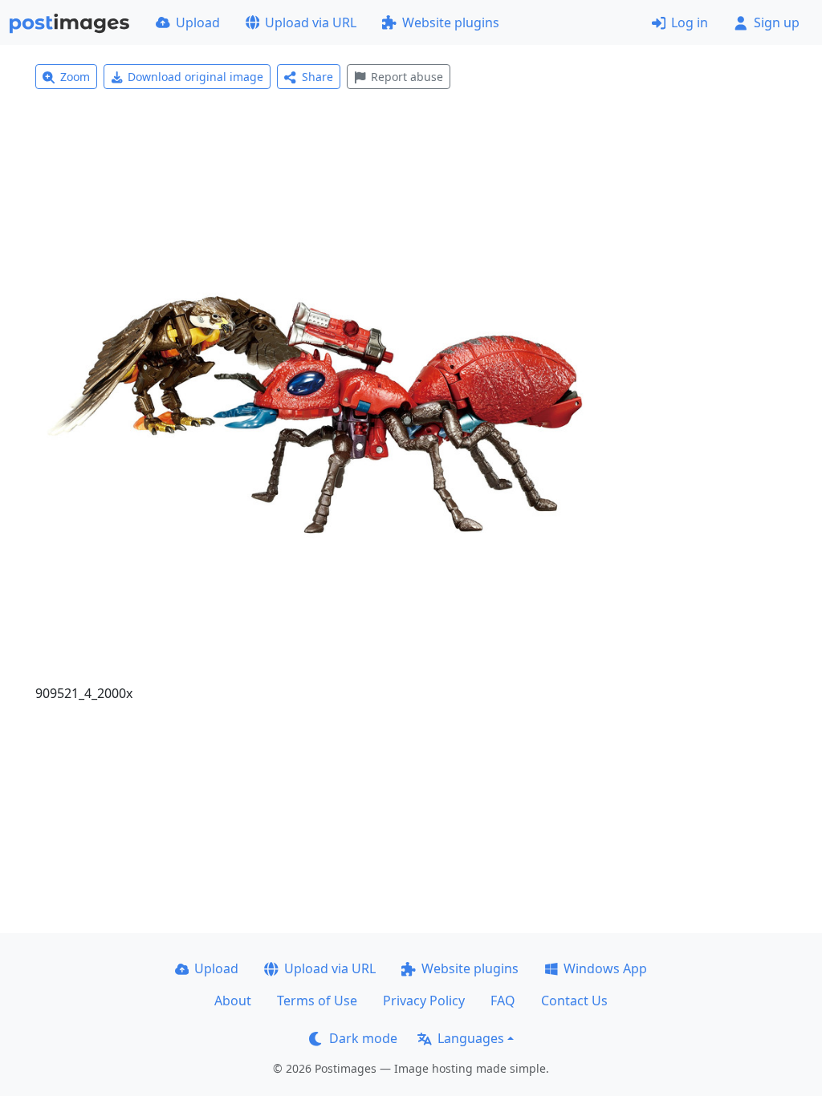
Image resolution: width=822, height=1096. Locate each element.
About (232, 1000)
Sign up (777, 22)
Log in (689, 22)
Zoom (75, 76)
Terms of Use (317, 1000)
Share (317, 76)
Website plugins (450, 22)
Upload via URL (310, 22)
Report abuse (407, 76)
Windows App (605, 968)
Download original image (195, 76)
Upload (198, 22)
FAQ (502, 1000)
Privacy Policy (424, 1000)
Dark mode (363, 1038)
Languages (470, 1038)
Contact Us (574, 1000)
